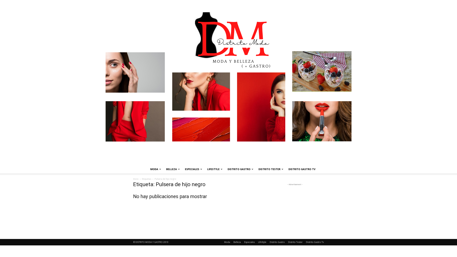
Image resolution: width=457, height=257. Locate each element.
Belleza (171, 169)
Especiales (192, 169)
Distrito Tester (269, 169)
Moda (154, 169)
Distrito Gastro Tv (301, 169)
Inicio (136, 178)
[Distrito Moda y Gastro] (228, 82)
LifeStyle (213, 169)
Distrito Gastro (239, 169)
